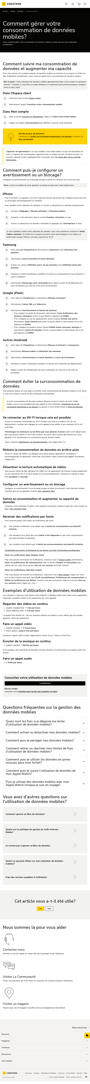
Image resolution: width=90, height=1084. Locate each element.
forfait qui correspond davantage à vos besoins (51, 136)
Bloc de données (26, 139)
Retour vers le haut (79, 1027)
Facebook (13, 476)
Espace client (35, 98)
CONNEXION (45, 683)
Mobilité (20, 11)
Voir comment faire (46, 491)
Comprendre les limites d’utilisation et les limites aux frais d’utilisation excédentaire (42, 550)
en (86, 1077)
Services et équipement (32, 116)
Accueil (5, 11)
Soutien (12, 11)
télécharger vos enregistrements (33, 442)
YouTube (24, 476)
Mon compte (64, 574)
